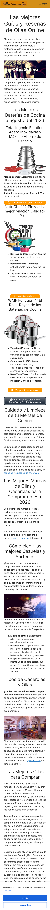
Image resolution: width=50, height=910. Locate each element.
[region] (25, 896)
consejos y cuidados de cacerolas (21, 473)
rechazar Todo (25, 905)
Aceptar (25, 898)
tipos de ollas (34, 760)
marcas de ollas (21, 538)
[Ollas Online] (14, 4)
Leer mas (8, 890)
